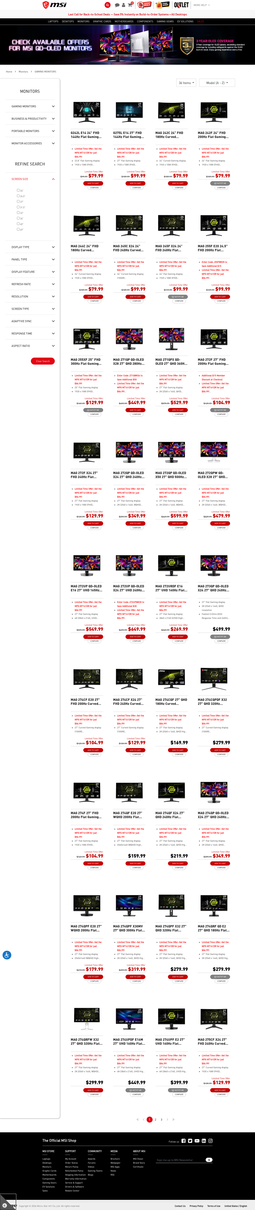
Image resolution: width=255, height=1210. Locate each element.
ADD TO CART (93, 183)
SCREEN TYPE (20, 308)
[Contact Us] (116, 4)
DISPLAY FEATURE (23, 271)
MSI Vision (138, 1158)
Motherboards (49, 1174)
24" (22, 190)
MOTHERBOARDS (124, 21)
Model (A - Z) (215, 83)
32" (22, 212)
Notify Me (221, 183)
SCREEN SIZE (20, 179)
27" (22, 201)
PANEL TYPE (19, 259)
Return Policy (71, 1166)
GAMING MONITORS (24, 106)
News (113, 1170)
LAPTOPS (53, 21)
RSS (112, 1174)
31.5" (22, 207)
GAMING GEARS (165, 21)
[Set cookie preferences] (8, 1202)
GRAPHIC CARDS (102, 21)
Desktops (46, 1162)
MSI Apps (115, 1166)
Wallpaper (116, 1162)
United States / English (236, 1206)
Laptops (46, 1158)
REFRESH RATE (21, 284)
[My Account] (123, 4)
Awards (91, 1158)
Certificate (138, 1166)
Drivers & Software (74, 1186)
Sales (45, 1190)
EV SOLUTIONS (185, 21)
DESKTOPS (68, 21)
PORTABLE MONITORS (25, 131)
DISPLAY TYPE (20, 247)
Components (48, 1178)
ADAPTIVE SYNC (22, 321)
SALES (200, 21)
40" (22, 224)
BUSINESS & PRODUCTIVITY (29, 118)
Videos (91, 1166)
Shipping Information (75, 1174)
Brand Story (139, 1162)
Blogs (90, 1174)
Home (9, 71)
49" (22, 229)
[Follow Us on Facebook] (183, 1141)
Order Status (71, 1162)
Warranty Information (75, 1178)
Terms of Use (213, 1206)
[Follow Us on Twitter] (190, 1141)
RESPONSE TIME (22, 333)
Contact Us (180, 1206)
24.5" (22, 196)
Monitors (23, 71)
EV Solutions (48, 1186)
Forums (91, 1162)
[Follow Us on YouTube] (197, 1141)
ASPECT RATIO (21, 345)
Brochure (115, 1158)
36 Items (185, 83)
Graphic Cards (49, 1170)
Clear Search (43, 361)
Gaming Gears (49, 1182)
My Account (70, 1158)
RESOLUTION (20, 296)
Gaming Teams (95, 1170)
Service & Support (74, 1182)
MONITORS (83, 21)
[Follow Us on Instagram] (210, 1141)
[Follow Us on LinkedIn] (204, 1141)
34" (22, 218)
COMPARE (94, 188)
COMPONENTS (145, 21)
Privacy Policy (196, 1206)
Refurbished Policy (74, 1170)
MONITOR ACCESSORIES (27, 143)
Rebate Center (72, 1190)
